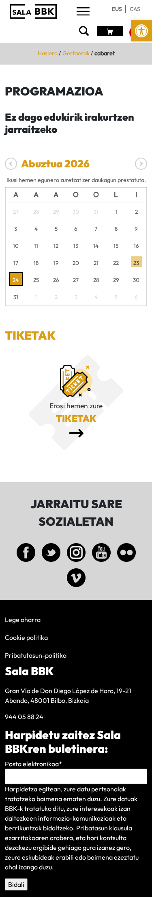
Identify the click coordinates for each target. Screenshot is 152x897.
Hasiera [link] (48, 53)
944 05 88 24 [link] (24, 717)
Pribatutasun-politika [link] (35, 655)
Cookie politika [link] (26, 637)
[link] (141, 30)
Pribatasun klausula (104, 828)
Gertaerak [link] (76, 53)
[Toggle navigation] (83, 12)
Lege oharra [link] (23, 619)
